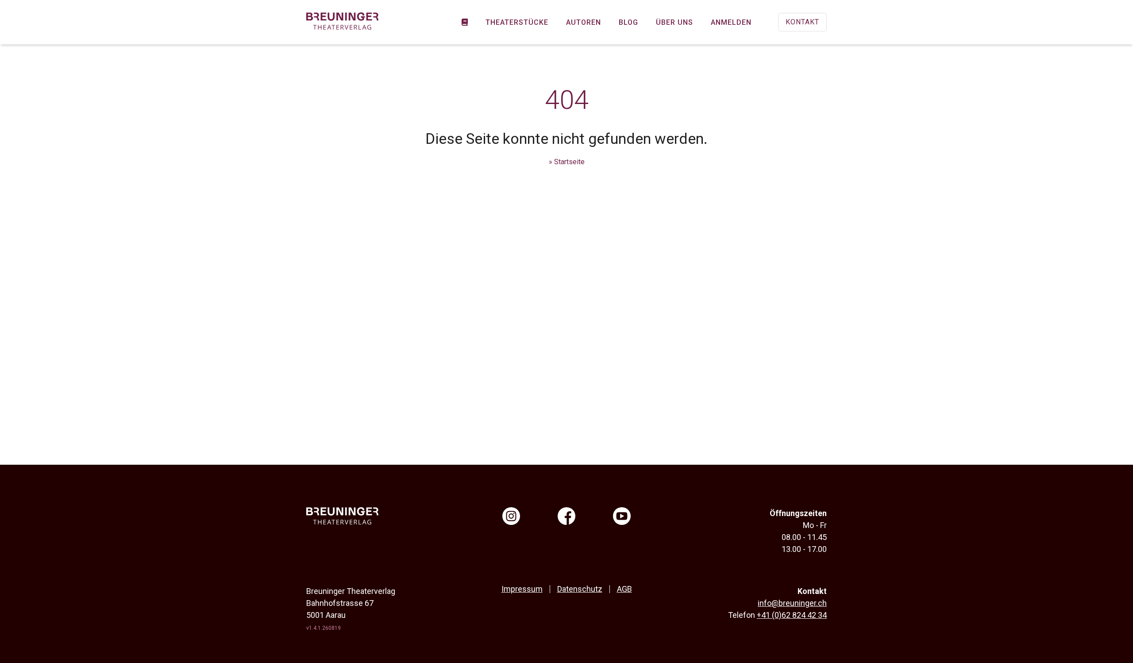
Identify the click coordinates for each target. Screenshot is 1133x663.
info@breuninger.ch (792, 603)
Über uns (674, 22)
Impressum (522, 589)
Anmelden (731, 22)
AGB (624, 589)
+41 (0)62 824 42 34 (792, 615)
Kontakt (802, 22)
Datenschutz (579, 589)
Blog (628, 22)
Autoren (583, 22)
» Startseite (567, 162)
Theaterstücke (517, 22)
